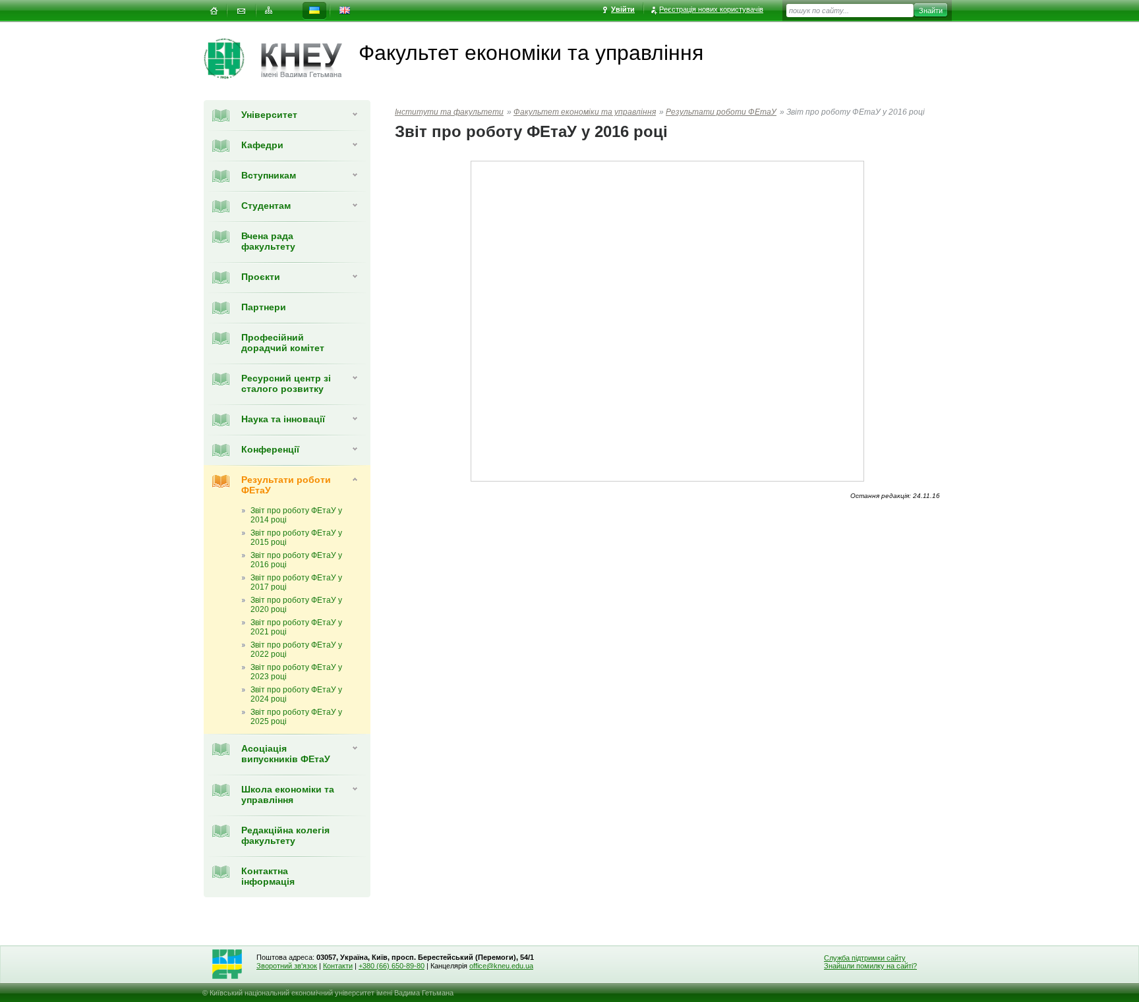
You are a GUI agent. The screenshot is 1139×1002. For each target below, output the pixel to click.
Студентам (266, 205)
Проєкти (260, 276)
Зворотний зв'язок (286, 966)
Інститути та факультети (449, 112)
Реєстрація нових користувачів (711, 9)
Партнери (263, 307)
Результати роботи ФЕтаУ (721, 112)
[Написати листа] (241, 11)
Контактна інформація (268, 876)
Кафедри (262, 145)
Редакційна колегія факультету (285, 835)
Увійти (623, 9)
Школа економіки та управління (287, 794)
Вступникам (268, 175)
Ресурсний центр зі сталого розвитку (286, 383)
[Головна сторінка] (232, 58)
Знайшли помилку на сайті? (870, 966)
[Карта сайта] (269, 11)
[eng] (345, 11)
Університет (269, 114)
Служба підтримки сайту (865, 958)
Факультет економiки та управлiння (584, 112)
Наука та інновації (283, 419)
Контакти (338, 966)
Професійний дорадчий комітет (282, 342)
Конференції (270, 449)
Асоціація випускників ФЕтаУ (285, 753)
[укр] (314, 11)
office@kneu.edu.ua (501, 966)
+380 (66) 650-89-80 (391, 966)
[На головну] (213, 11)
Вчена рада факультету (268, 241)
